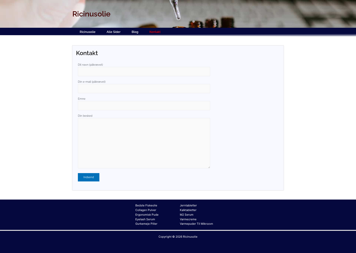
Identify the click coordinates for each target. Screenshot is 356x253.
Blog (135, 32)
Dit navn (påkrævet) (90, 64)
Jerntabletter (188, 205)
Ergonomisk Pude (147, 214)
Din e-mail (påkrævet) (92, 81)
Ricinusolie (87, 32)
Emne (81, 98)
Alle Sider (114, 32)
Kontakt (155, 32)
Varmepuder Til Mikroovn (196, 223)
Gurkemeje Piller (146, 223)
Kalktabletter (188, 210)
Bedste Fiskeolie (146, 205)
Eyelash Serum (145, 219)
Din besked (85, 115)
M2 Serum (186, 214)
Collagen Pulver (145, 210)
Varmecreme (188, 219)
